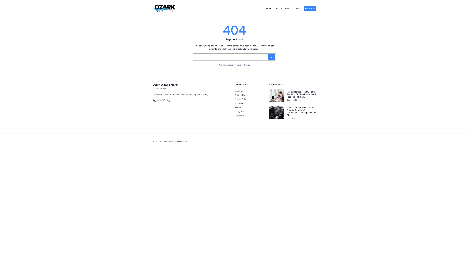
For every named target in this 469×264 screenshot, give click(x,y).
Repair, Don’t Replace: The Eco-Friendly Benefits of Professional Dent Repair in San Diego (301, 111)
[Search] (271, 57)
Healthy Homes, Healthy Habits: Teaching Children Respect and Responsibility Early (301, 94)
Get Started (310, 8)
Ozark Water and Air (165, 84)
